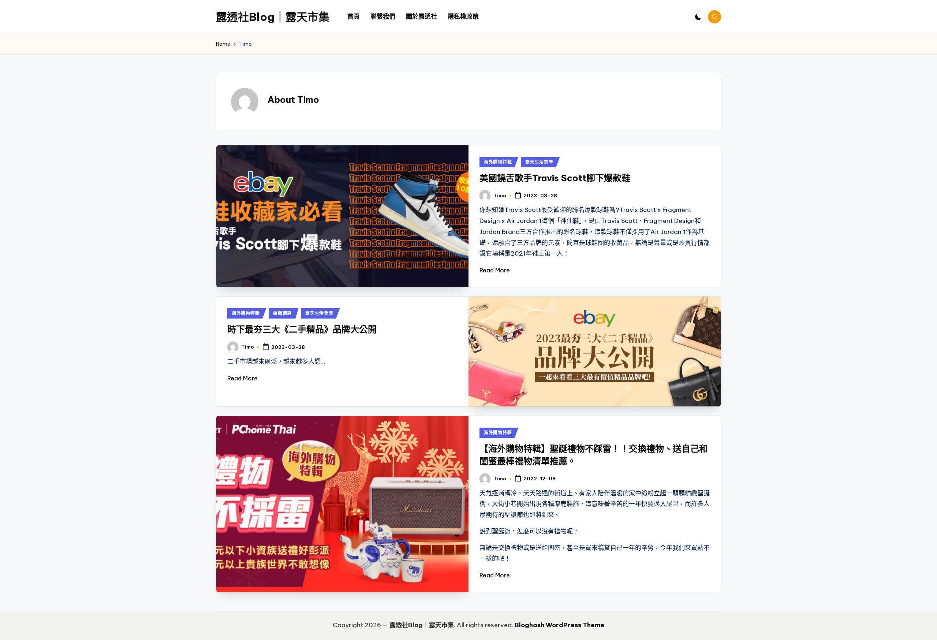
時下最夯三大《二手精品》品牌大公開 (302, 329)
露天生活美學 (539, 162)
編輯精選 (282, 313)
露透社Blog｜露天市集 (272, 17)
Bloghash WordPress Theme (559, 625)
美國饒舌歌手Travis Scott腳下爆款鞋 (554, 177)
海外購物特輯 (498, 162)
